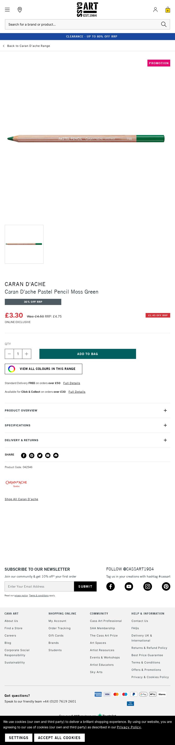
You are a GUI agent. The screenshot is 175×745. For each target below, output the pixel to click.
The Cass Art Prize (104, 635)
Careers (10, 635)
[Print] (56, 455)
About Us (11, 621)
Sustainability (15, 662)
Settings (18, 737)
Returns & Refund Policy (149, 648)
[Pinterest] (31, 455)
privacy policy (21, 595)
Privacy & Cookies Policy (150, 677)
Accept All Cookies (59, 737)
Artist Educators (102, 664)
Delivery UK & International (141, 638)
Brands (54, 642)
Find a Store (14, 628)
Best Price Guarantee (147, 655)
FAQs (135, 628)
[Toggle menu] (7, 9)
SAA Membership (102, 628)
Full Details (71, 383)
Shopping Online (62, 613)
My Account (57, 621)
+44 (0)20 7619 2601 (59, 701)
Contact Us (139, 621)
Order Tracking (60, 628)
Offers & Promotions (146, 669)
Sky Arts (96, 672)
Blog (8, 642)
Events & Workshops (105, 657)
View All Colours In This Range (47, 369)
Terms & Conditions (145, 662)
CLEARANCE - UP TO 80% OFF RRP (87, 36)
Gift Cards (56, 635)
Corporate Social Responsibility (17, 652)
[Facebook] (23, 455)
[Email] (48, 455)
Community (99, 613)
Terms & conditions (39, 595)
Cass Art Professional (106, 621)
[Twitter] (40, 455)
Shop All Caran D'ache (21, 499)
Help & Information (148, 613)
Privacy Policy (129, 727)
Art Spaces (98, 642)
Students (55, 650)
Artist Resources (102, 650)
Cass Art (12, 613)
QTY (8, 344)
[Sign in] (155, 9)
